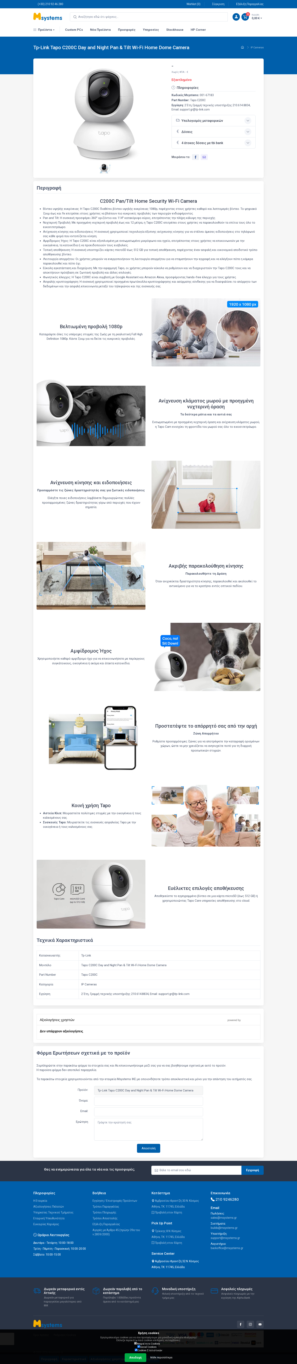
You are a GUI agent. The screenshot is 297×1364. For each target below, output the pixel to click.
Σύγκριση (218, 4)
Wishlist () (193, 4)
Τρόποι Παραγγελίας (106, 1206)
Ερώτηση (82, 1122)
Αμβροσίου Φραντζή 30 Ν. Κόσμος (176, 1200)
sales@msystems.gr (224, 1217)
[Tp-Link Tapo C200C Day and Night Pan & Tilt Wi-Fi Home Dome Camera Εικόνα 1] (104, 114)
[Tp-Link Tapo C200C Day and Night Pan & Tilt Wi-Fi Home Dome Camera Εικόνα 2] (104, 168)
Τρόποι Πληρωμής (104, 1212)
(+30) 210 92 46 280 (50, 4)
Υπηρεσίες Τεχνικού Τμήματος (53, 1212)
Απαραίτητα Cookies (148, 1343)
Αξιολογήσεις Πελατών (48, 1206)
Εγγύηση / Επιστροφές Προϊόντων (115, 1200)
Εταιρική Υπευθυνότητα (48, 1218)
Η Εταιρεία (40, 1200)
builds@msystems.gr (224, 1227)
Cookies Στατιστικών (149, 1350)
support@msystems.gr (225, 1238)
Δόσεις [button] (187, 132)
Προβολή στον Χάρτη (168, 1212)
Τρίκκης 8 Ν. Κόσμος (167, 1231)
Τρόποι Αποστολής (105, 1218)
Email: (84, 1111)
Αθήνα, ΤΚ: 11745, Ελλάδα (168, 1206)
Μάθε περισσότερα (161, 1357)
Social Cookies (148, 1347)
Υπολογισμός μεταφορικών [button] (202, 121)
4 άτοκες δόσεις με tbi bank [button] (202, 143)
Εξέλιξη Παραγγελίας (250, 4)
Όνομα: (83, 1100)
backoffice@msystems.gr (227, 1248)
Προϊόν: (83, 1090)
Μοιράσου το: (181, 157)
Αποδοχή (135, 1357)
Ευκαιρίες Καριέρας (46, 1224)
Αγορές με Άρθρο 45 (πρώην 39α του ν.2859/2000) (116, 1232)
